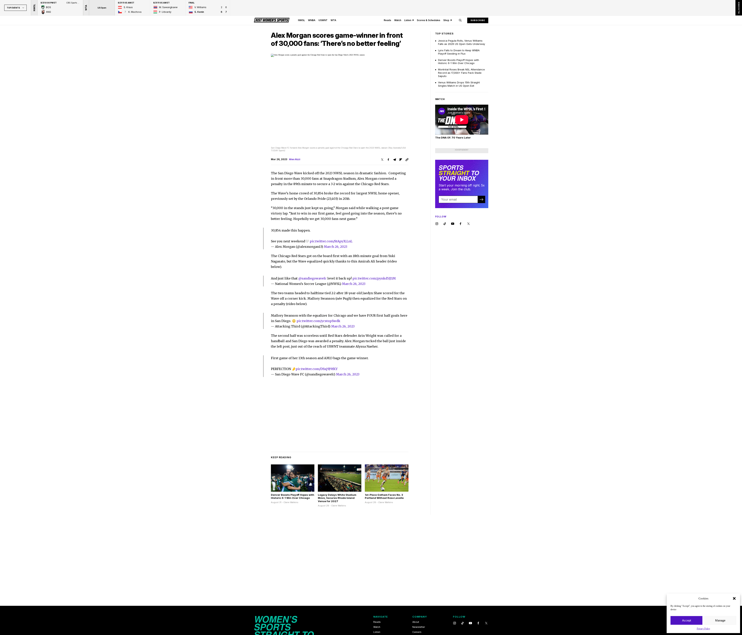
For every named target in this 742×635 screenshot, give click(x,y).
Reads (387, 20)
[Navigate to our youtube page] (452, 224)
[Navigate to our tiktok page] (444, 224)
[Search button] (460, 20)
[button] (734, 598)
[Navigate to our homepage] (271, 20)
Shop (446, 20)
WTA (333, 20)
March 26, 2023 (335, 247)
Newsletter (418, 627)
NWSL (301, 20)
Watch (397, 20)
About (415, 622)
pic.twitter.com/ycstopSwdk (318, 321)
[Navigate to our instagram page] (436, 224)
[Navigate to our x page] (468, 224)
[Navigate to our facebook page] (460, 224)
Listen (407, 20)
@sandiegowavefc (312, 278)
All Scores (739, 8)
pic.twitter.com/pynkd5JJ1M (374, 278)
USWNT (323, 20)
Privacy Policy (703, 628)
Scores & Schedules (428, 20)
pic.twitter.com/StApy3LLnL (331, 241)
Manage (720, 620)
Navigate (380, 616)
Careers (416, 632)
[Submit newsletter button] (481, 199)
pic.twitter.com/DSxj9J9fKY (317, 369)
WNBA (311, 20)
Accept (686, 620)
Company (419, 616)
